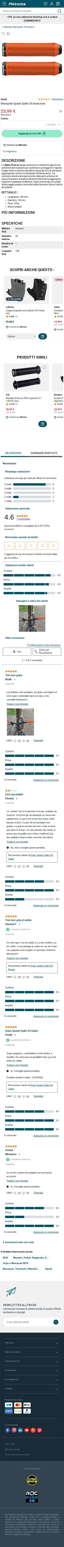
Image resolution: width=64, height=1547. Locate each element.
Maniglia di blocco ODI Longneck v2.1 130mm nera (23, 399)
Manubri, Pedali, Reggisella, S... (30, 1257)
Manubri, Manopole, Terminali (18, 27)
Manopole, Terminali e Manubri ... (21, 1268)
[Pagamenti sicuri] (21, 1408)
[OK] (55, 1322)
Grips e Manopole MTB (15, 1263)
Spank (4, 99)
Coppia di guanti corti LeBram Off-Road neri (25, 312)
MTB (5, 1257)
